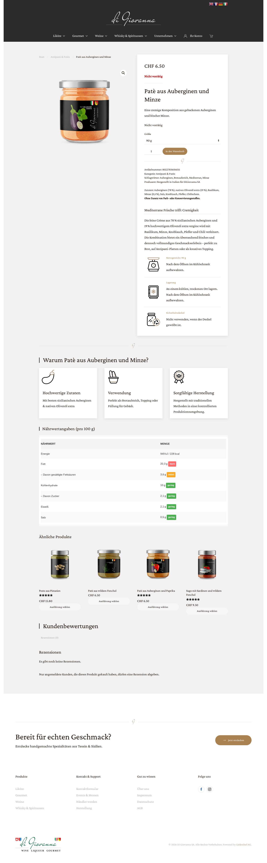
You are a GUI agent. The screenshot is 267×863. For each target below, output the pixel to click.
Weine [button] (99, 36)
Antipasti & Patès (165, 173)
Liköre (19, 789)
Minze (206, 177)
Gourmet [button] (78, 36)
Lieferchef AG (243, 844)
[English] (211, 3)
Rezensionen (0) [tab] (49, 637)
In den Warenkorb (175, 151)
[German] (221, 3)
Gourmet (21, 795)
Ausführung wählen (60, 606)
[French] (216, 3)
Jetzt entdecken (236, 740)
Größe (147, 133)
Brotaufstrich (181, 177)
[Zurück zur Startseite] (133, 19)
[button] (123, 73)
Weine (19, 801)
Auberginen (166, 177)
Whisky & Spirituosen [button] (128, 36)
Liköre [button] (57, 36)
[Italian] (225, 3)
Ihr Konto (196, 36)
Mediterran (195, 177)
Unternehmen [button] (163, 36)
